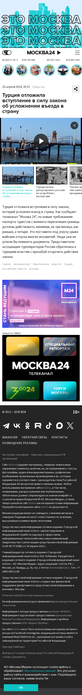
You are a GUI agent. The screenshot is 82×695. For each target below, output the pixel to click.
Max (59, 425)
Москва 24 (41, 53)
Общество (38, 87)
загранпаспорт (22, 264)
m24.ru (12, 465)
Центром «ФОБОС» (59, 612)
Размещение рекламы (19, 443)
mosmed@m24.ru (60, 568)
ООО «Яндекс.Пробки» (34, 623)
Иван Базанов (41, 264)
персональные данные (39, 671)
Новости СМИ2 (11, 333)
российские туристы (14, 268)
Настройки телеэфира (15, 455)
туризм (6, 264)
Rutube (38, 425)
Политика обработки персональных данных (27, 595)
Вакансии (10, 437)
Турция (68, 264)
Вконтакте (17, 425)
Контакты (59, 437)
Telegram (6, 425)
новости (56, 264)
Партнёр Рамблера (13, 647)
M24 (23, 412)
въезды (34, 268)
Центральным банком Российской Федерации (37, 617)
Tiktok (49, 425)
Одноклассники (27, 425)
